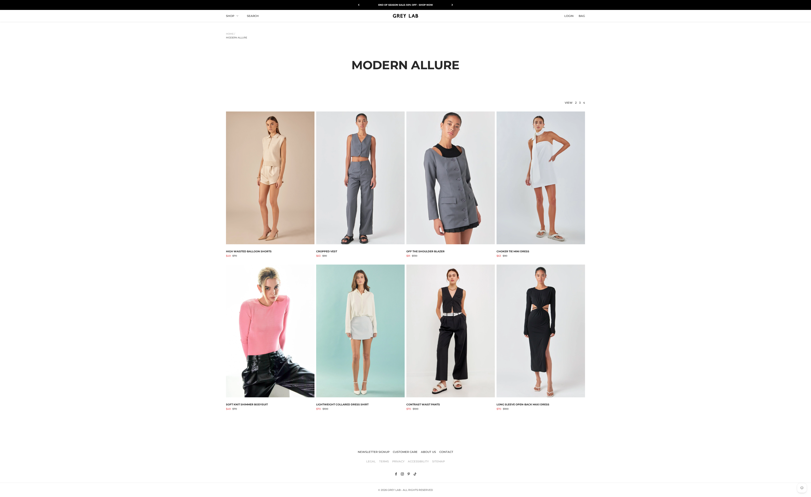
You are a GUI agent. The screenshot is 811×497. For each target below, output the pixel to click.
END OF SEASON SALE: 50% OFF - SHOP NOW (405, 4)
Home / (230, 33)
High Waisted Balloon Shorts (249, 251)
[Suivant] (452, 5)
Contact (446, 452)
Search (253, 15)
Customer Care (405, 452)
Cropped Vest (326, 251)
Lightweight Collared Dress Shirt (342, 404)
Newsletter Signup (373, 452)
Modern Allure (236, 37)
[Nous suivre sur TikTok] (415, 474)
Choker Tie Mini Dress (513, 251)
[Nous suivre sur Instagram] (402, 474)
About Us (428, 452)
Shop (230, 15)
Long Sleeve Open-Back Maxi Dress (523, 404)
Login (569, 15)
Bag (582, 15)
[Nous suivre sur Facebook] (396, 474)
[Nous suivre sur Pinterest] (409, 474)
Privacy (398, 461)
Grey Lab (394, 490)
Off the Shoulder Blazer (425, 251)
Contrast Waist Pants (423, 404)
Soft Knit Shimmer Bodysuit (247, 404)
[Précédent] (358, 5)
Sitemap (438, 461)
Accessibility (418, 461)
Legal (371, 461)
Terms (384, 461)
